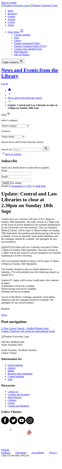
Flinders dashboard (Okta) (27, 43)
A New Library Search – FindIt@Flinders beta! (25, 328)
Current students (22, 34)
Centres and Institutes (18, 405)
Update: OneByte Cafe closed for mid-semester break (28, 331)
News (4, 315)
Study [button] (11, 10)
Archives (5, 131)
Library (17, 40)
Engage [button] (11, 16)
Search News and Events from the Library (22, 142)
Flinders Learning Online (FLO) (30, 46)
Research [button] (12, 13)
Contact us (13, 391)
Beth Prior (41, 186)
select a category (9, 120)
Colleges (12, 400)
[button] (16, 32)
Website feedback (5, 451)
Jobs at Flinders (22, 54)
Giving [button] (11, 22)
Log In (4, 83)
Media (11, 370)
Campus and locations (19, 394)
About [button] (11, 25)
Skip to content (8, 2)
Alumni (11, 368)
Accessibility (37, 452)
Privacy (53, 452)
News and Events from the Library (25, 98)
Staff (16, 37)
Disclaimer (20, 452)
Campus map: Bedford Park (28, 49)
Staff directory (21, 51)
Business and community (20, 373)
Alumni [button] (11, 19)
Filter (4, 115)
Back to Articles (11, 154)
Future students (15, 365)
